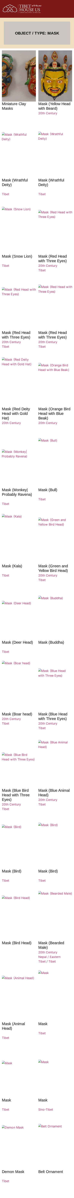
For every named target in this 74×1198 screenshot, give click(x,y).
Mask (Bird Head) (16, 943)
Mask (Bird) (11, 871)
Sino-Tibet (45, 1109)
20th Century (47, 113)
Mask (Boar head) (17, 714)
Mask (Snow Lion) (17, 256)
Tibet (5, 194)
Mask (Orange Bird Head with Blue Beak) (54, 413)
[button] (59, 8)
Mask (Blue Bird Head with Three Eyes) (16, 795)
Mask (42, 1024)
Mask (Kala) (12, 566)
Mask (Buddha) (51, 642)
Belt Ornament (50, 1172)
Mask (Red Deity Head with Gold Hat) (16, 413)
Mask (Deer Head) (17, 642)
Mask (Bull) (47, 490)
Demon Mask (13, 1172)
